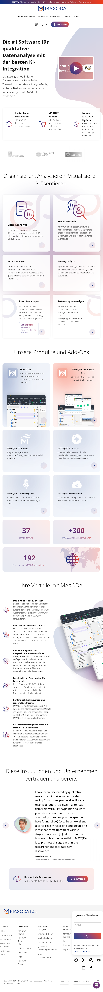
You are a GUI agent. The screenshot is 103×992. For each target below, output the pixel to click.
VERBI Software (67, 928)
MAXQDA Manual (22, 932)
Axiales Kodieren (45, 938)
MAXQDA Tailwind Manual (22, 941)
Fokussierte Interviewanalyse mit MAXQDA (28, 328)
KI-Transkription (44, 942)
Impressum (64, 981)
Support (76, 16)
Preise (67, 16)
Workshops (23, 952)
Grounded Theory (45, 934)
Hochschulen (6, 935)
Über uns (67, 945)
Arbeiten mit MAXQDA (43, 928)
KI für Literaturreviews (45, 955)
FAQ (20, 957)
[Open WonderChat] (96, 985)
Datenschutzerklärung (82, 951)
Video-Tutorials (24, 948)
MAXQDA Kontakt (67, 935)
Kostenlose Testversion (5, 945)
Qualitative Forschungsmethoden (47, 948)
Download (79, 878)
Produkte (41, 16)
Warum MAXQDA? (25, 16)
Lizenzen (4, 926)
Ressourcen (55, 16)
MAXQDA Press (22, 963)
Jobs (65, 941)
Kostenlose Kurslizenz (5, 952)
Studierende (5, 939)
